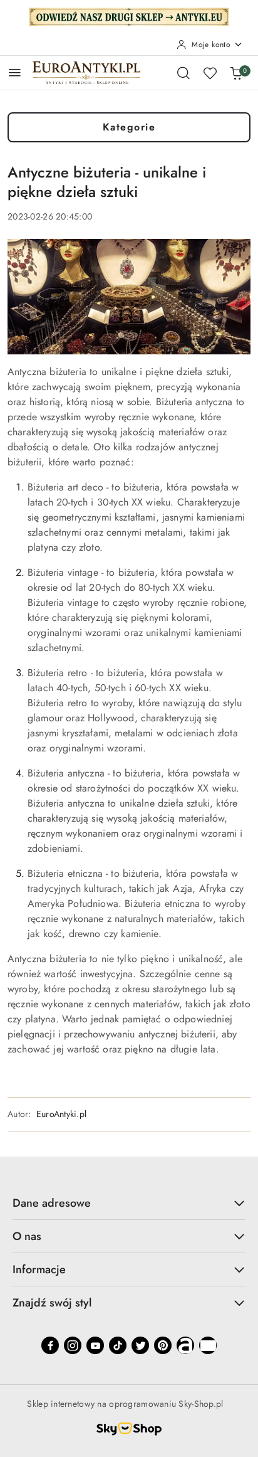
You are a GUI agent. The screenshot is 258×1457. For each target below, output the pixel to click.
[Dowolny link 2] (208, 1345)
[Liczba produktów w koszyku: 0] (236, 73)
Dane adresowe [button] (52, 1203)
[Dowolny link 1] (185, 1345)
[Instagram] (72, 1345)
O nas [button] (27, 1236)
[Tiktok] (117, 1345)
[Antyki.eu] (129, 15)
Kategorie (129, 127)
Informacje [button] (39, 1269)
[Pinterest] (163, 1345)
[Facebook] (50, 1345)
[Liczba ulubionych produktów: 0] (210, 73)
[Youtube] (95, 1345)
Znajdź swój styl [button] (52, 1303)
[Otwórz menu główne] (15, 72)
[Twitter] (140, 1345)
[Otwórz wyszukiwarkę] (183, 73)
